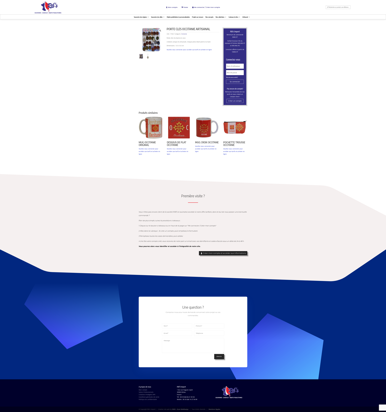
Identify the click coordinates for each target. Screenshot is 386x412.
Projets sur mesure (197, 17)
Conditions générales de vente (149, 397)
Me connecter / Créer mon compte (207, 7)
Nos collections (220, 17)
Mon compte (172, 7)
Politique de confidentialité (148, 399)
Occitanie (184, 34)
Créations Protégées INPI (147, 395)
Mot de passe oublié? (232, 77)
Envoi (219, 356)
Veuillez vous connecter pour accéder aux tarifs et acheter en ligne (189, 50)
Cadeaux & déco (233, 17)
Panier (186, 7)
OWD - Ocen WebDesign (180, 409)
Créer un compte (235, 101)
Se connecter (235, 81)
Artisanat (245, 17)
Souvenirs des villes (157, 17)
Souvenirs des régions (140, 17)
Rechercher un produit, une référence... (339, 7)
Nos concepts (209, 17)
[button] (160, 30)
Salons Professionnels (146, 392)
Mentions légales (214, 409)
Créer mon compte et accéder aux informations (224, 253)
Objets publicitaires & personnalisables (178, 17)
